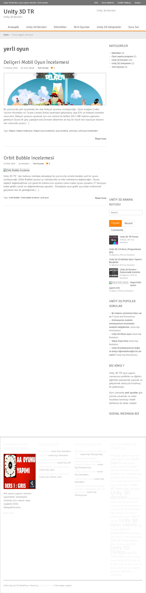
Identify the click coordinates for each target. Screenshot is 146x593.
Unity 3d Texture (117, 544)
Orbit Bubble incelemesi (29, 158)
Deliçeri (12, 131)
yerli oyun (73, 131)
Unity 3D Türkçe (120, 550)
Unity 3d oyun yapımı (123, 522)
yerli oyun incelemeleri (88, 131)
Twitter (128, 11)
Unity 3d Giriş (123, 502)
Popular (115, 223)
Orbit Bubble (14, 198)
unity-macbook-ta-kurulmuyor (54, 474)
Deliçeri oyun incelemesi (44, 131)
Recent (128, 223)
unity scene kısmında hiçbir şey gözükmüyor (53, 461)
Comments (117, 230)
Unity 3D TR (19, 11)
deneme (43, 455)
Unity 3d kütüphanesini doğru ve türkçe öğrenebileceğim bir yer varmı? (125, 351)
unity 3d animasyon (120, 470)
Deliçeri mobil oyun (24, 131)
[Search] (140, 212)
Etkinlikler (60, 27)
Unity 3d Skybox (134, 533)
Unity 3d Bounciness (129, 477)
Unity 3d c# (123, 485)
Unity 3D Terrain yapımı (124, 540)
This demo (44, 451)
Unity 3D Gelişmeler (109, 27)
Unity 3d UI (124, 560)
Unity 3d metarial (127, 506)
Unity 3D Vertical (126, 564)
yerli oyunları (131, 392)
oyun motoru (124, 459)
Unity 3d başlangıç (129, 474)
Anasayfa (13, 27)
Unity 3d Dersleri (36, 27)
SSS (96, 3)
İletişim (138, 3)
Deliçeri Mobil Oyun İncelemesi (36, 62)
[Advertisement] (125, 134)
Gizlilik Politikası (124, 3)
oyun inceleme (62, 131)
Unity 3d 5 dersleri (128, 466)
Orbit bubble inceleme (30, 198)
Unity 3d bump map (118, 481)
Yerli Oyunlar (82, 27)
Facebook (123, 11)
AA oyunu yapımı (119, 455)
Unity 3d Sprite (116, 537)
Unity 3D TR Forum (129, 237)
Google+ (134, 11)
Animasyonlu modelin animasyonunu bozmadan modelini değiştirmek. (121, 323)
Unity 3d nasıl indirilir (129, 509)
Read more (100, 138)
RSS (140, 11)
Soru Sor (133, 27)
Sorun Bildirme (107, 3)
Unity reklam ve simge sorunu (54, 466)
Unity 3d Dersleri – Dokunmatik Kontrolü (130, 271)
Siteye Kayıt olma (120, 341)
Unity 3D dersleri (120, 495)
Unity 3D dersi (131, 488)
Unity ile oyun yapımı (129, 567)
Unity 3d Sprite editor (133, 537)
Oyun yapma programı (122, 56)
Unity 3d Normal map (119, 513)
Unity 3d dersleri (46, 585)
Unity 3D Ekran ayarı (122, 334)
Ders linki (9, 513)
